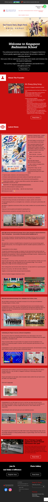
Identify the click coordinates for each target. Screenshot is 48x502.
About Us (22, 10)
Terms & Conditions (35, 496)
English (38, 7)
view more (10, 382)
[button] (23, 37)
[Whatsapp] (44, 6)
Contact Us (27, 15)
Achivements (36, 10)
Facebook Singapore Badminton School (15, 274)
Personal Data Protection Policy (38, 494)
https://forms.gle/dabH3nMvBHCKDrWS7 (21, 184)
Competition (23, 15)
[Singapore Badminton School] (9, 10)
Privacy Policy (34, 495)
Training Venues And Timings (40, 11)
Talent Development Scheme (28, 10)
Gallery (19, 15)
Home (19, 10)
